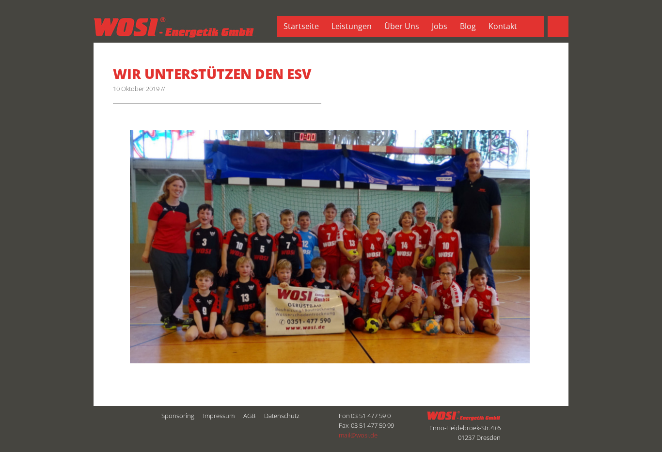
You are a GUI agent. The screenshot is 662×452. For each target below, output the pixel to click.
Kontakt (503, 26)
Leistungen (351, 26)
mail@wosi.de (358, 435)
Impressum (219, 415)
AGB (249, 415)
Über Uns (401, 26)
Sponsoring (177, 415)
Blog (468, 26)
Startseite (301, 26)
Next (166, 348)
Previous (144, 348)
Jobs (439, 26)
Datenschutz (281, 415)
